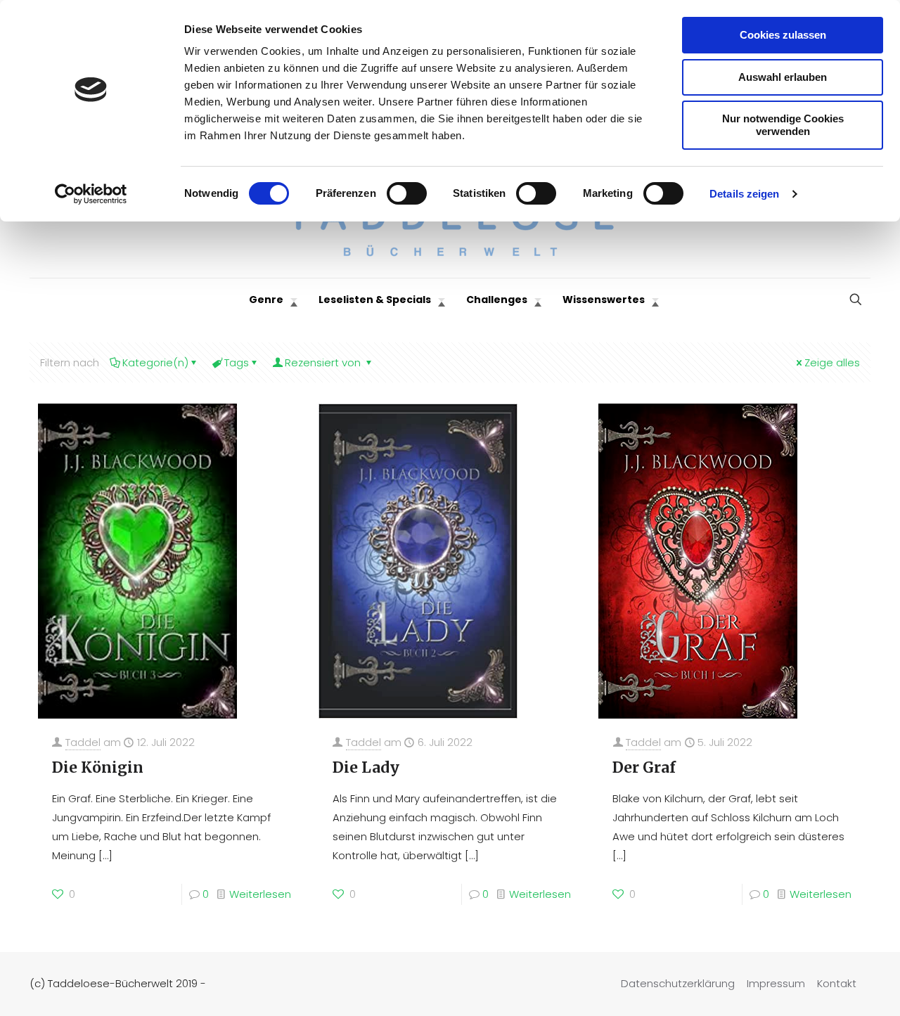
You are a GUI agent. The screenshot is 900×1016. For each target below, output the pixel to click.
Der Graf (644, 767)
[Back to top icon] (832, 987)
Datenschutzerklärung (678, 983)
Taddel (83, 742)
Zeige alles (832, 362)
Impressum (776, 983)
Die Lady (366, 767)
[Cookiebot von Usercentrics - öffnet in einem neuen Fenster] (91, 194)
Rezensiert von (324, 362)
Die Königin (97, 767)
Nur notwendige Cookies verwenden (783, 124)
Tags (236, 362)
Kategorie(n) (155, 362)
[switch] (407, 193)
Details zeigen (744, 194)
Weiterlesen (260, 894)
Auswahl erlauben (782, 77)
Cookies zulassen (783, 35)
